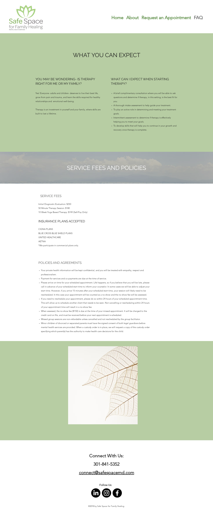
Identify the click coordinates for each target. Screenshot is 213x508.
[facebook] (117, 493)
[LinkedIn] (95, 493)
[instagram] (106, 493)
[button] (106, 485)
